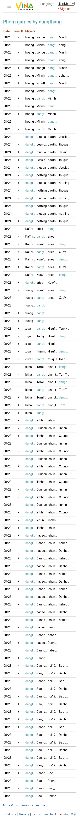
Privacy (24, 814)
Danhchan (42, 543)
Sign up (65, 9)
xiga (28, 328)
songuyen (42, 37)
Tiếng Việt (69, 814)
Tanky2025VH (64, 328)
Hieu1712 (53, 328)
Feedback (50, 814)
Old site (10, 814)
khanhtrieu (42, 351)
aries (40, 229)
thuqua (41, 137)
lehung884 (53, 420)
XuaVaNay (42, 244)
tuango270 (31, 290)
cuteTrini (31, 359)
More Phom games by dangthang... (26, 805)
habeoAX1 (42, 535)
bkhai (28, 367)
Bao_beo (64, 666)
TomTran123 (42, 367)
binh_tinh (53, 367)
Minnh (63, 37)
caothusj (53, 137)
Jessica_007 (64, 137)
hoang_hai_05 (31, 37)
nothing (42, 175)
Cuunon (42, 428)
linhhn (40, 420)
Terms (36, 814)
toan (62, 359)
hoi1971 (53, 666)
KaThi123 (31, 229)
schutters (64, 75)
